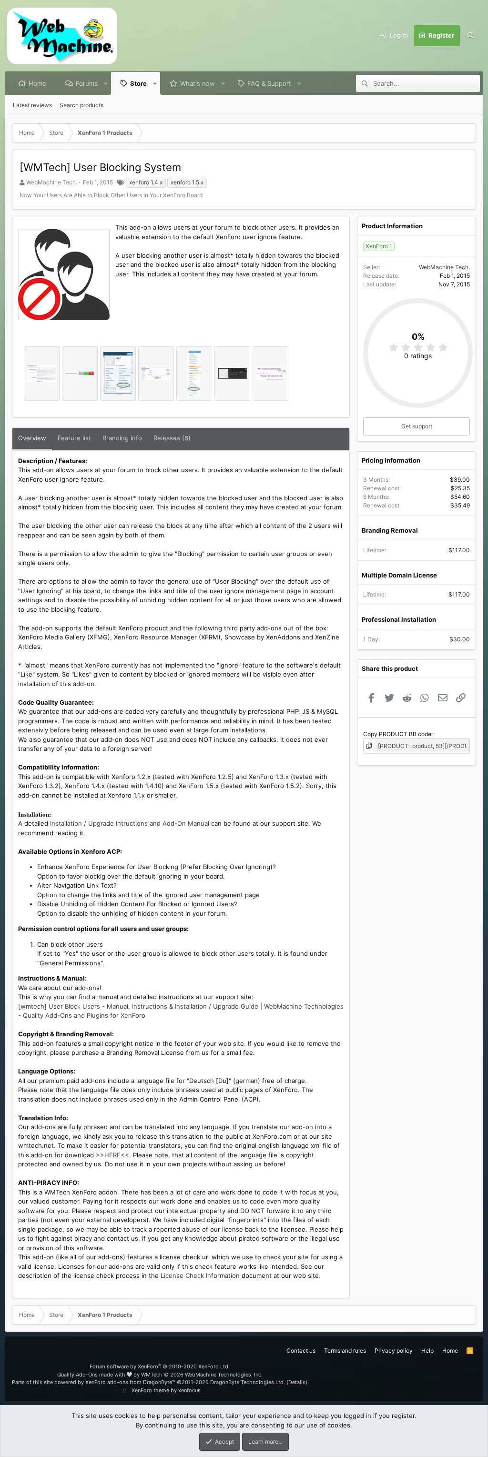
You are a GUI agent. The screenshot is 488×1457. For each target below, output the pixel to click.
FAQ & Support (269, 83)
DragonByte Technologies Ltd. (247, 1382)
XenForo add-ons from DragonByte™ (130, 1382)
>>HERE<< (112, 1155)
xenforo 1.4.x (146, 182)
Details (296, 1382)
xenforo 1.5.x (187, 182)
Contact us (300, 1350)
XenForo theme (150, 1390)
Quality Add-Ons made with (92, 1374)
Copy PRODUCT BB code (397, 734)
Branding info (122, 438)
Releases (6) (172, 438)
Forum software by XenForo (160, 1366)
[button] (106, 83)
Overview (32, 438)
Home (37, 83)
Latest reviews (32, 105)
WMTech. (202, 1374)
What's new (197, 83)
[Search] (470, 35)
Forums (87, 83)
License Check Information (200, 1275)
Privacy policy (394, 1350)
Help (427, 1350)
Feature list (74, 438)
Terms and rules (345, 1350)
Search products (81, 105)
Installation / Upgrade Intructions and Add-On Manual (129, 823)
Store (138, 83)
